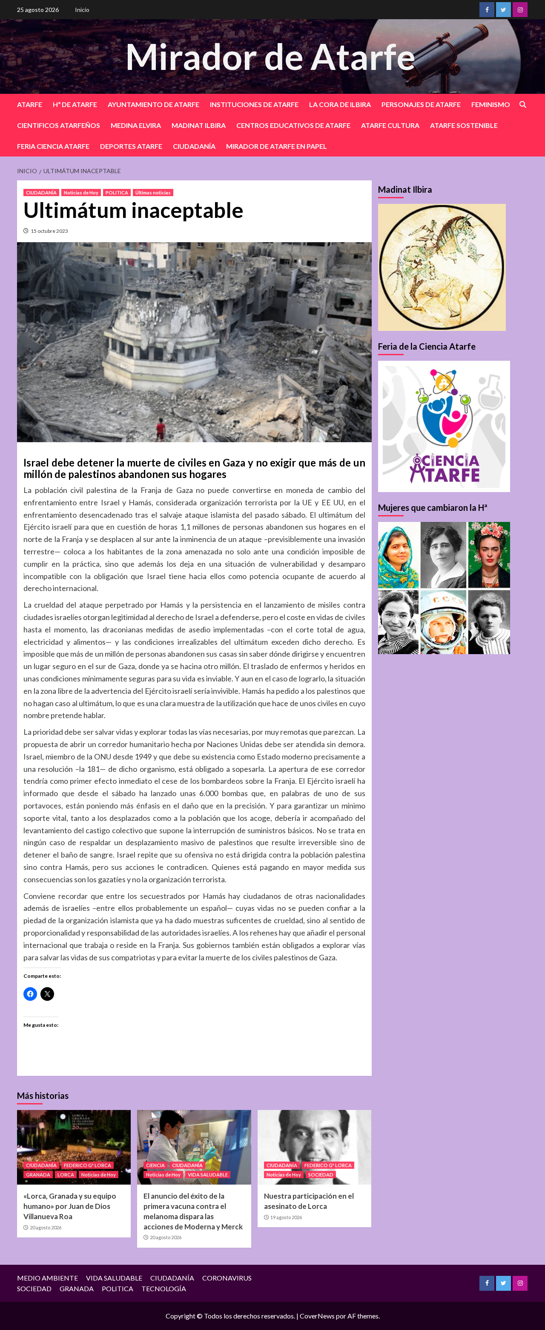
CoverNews (317, 1316)
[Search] (522, 104)
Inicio (82, 9)
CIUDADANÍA (194, 146)
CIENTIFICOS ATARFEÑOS (58, 125)
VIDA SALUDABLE (208, 1174)
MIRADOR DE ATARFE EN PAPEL (276, 146)
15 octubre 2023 (49, 231)
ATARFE (29, 104)
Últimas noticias (153, 192)
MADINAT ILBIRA (199, 125)
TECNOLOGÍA (163, 1288)
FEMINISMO (490, 104)
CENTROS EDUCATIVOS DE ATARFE (293, 125)
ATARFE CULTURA (390, 125)
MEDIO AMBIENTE (47, 1278)
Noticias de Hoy (81, 192)
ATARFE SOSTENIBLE (464, 125)
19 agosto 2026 (286, 1217)
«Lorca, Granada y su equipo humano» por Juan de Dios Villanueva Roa (69, 1206)
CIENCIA (155, 1165)
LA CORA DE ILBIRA (340, 104)
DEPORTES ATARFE (131, 146)
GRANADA (38, 1174)
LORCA (65, 1174)
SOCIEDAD (320, 1174)
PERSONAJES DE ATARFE (421, 104)
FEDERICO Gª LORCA (87, 1165)
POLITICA (117, 192)
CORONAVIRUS (227, 1278)
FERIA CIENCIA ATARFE (53, 146)
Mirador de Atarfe (270, 56)
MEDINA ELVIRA (136, 125)
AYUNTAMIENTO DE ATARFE (153, 104)
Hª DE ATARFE (75, 104)
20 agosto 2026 (45, 1227)
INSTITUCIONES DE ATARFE (254, 104)
